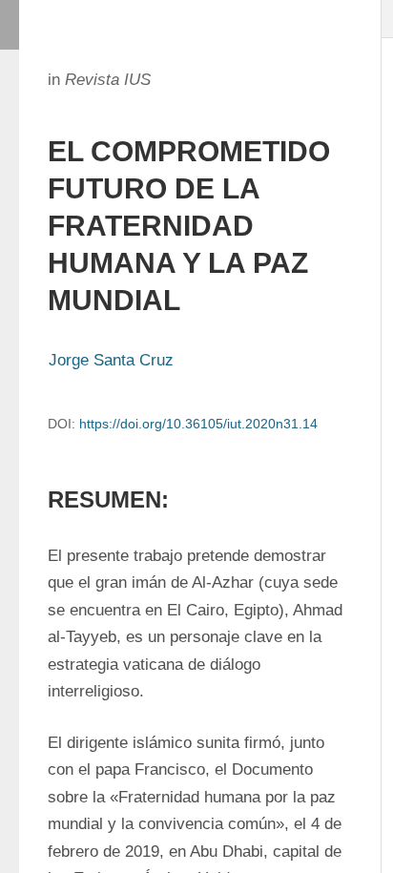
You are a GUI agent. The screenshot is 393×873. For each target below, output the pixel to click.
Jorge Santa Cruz (111, 360)
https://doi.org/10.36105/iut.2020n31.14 (198, 423)
